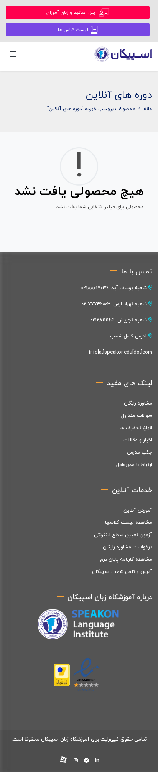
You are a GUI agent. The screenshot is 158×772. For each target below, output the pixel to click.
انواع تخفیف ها (136, 428)
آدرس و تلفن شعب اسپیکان (122, 571)
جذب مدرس (139, 452)
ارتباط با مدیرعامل (134, 464)
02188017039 (95, 288)
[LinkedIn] (97, 760)
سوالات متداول (136, 415)
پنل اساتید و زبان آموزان (71, 13)
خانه (147, 108)
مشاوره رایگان (138, 403)
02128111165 (102, 320)
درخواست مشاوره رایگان (127, 547)
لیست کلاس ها (73, 30)
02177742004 (95, 304)
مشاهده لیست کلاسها (128, 522)
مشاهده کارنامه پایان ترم (126, 559)
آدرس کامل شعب (129, 336)
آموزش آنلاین (137, 510)
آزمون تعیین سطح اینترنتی (123, 535)
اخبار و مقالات (137, 440)
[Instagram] (76, 760)
